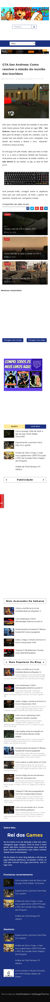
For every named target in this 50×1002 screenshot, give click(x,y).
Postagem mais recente (13, 340)
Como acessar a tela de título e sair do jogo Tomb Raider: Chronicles (29, 434)
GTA (42, 79)
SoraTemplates (22, 994)
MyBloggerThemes (40, 994)
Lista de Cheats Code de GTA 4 (18, 278)
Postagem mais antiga (36, 340)
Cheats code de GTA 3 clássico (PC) (20, 229)
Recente (14, 426)
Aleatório (35, 426)
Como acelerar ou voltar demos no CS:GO (30, 762)
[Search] (34, 27)
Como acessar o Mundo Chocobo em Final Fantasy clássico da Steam (30, 974)
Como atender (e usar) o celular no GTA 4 (22, 253)
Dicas (37, 79)
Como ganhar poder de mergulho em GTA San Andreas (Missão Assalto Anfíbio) (29, 734)
